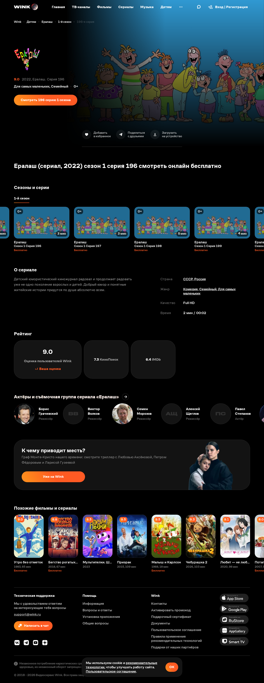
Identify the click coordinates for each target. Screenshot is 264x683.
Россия (200, 279)
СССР (188, 279)
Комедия (190, 289)
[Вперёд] (257, 222)
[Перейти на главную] (26, 7)
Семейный (207, 289)
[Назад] (7, 222)
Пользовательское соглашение (111, 671)
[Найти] (199, 7)
